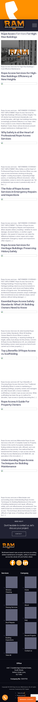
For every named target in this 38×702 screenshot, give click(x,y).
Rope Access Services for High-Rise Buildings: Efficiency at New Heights (19, 76)
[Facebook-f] (12, 563)
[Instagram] (19, 563)
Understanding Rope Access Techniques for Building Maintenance (17, 463)
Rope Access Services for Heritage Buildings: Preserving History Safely (18, 248)
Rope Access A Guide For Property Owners (15, 403)
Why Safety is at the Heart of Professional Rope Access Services (17, 135)
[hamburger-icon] (34, 25)
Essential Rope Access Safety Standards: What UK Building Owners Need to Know (17, 304)
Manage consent (27, 699)
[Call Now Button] (5, 697)
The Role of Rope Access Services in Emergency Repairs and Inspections (19, 191)
